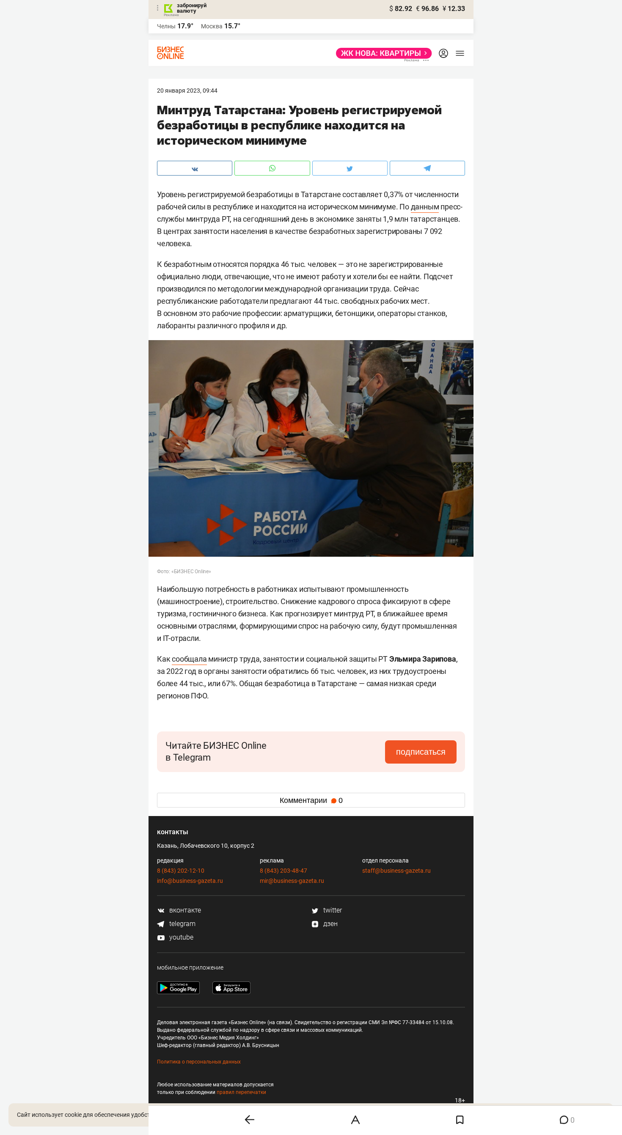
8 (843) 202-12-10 (180, 870)
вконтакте (184, 910)
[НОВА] (381, 53)
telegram (181, 924)
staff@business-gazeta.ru (396, 870)
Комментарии (311, 800)
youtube (180, 937)
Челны (166, 26)
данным (425, 206)
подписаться (421, 751)
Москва (212, 26)
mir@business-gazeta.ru (292, 880)
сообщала (189, 658)
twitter (332, 910)
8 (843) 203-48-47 (283, 870)
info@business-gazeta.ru (190, 880)
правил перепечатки (241, 1092)
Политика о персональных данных (199, 1062)
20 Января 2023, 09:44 (187, 90)
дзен (330, 924)
